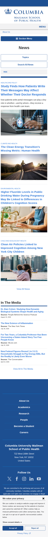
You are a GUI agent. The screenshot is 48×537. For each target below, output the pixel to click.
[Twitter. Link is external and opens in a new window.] (9, 479)
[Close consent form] (43, 498)
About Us (6, 32)
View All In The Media (23, 369)
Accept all (13, 528)
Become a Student (24, 426)
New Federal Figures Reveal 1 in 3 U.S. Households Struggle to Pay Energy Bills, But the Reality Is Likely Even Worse (23, 354)
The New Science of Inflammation (18, 323)
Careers (24, 432)
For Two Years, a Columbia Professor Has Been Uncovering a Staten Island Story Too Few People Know (24, 337)
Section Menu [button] (25, 39)
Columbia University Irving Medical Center (24, 3)
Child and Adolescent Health (13, 241)
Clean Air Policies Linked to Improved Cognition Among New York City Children (22, 248)
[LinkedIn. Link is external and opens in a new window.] (31, 479)
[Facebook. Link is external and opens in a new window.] (17, 479)
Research (24, 413)
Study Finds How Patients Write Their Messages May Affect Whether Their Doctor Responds (23, 90)
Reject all (35, 528)
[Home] (24, 14)
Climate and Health (9, 143)
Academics (24, 407)
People (24, 420)
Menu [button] (42, 26)
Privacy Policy (23, 533)
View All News (23, 289)
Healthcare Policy (9, 83)
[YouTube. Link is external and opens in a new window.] (39, 479)
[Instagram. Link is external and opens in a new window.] (24, 479)
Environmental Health (10, 189)
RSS (5, 72)
